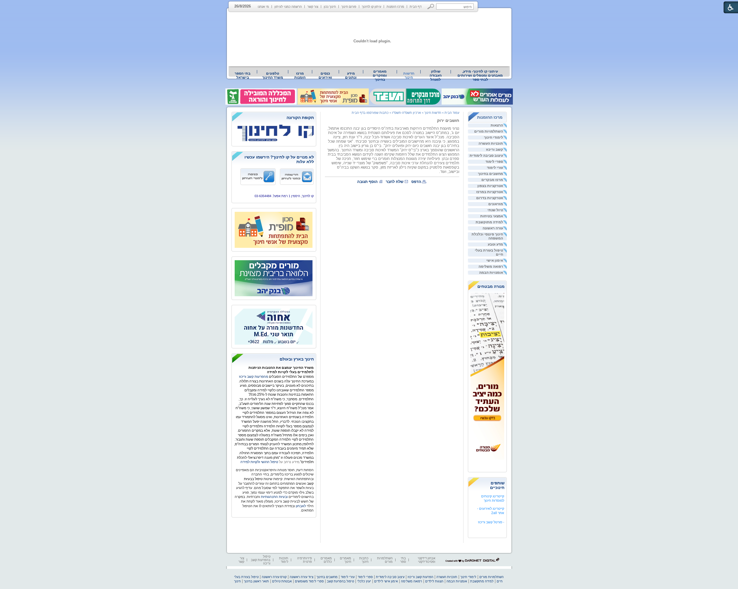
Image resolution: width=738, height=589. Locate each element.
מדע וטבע (495, 244)
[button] (431, 6)
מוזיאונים (495, 204)
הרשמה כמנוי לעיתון (288, 6)
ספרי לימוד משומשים (309, 581)
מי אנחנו (263, 6)
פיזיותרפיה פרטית (304, 559)
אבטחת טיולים (282, 581)
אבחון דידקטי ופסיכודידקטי (426, 559)
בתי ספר (403, 559)
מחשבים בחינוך (490, 174)
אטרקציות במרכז (489, 192)
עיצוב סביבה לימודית (486, 156)
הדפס (416, 182)
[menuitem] (480, 75)
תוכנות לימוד (283, 559)
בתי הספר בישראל (243, 75)
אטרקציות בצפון (490, 186)
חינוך (237, 581)
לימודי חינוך (493, 137)
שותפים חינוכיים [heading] (497, 485)
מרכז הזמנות (395, 6)
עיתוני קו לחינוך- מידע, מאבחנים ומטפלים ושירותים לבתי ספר (480, 75)
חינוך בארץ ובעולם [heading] (297, 359)
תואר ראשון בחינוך (256, 581)
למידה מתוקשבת (489, 222)
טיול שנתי (495, 210)
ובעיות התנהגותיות (274, 497)
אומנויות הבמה (491, 273)
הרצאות (497, 125)
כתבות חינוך (363, 559)
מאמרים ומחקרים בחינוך (380, 75)
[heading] (273, 118)
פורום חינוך (348, 6)
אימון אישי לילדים (386, 581)
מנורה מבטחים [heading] (490, 286)
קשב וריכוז (494, 150)
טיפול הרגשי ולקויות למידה (259, 462)
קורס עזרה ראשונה (274, 577)
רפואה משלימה (491, 267)
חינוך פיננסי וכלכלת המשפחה (487, 236)
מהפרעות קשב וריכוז (254, 377)
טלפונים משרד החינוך (272, 75)
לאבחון (301, 506)
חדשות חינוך (408, 75)
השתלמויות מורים (488, 131)
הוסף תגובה (367, 182)
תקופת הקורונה (300, 117)
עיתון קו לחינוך (371, 6)
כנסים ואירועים (325, 75)
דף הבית (415, 6)
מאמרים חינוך (345, 559)
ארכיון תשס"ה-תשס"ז (406, 112)
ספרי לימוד (494, 162)
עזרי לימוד (495, 168)
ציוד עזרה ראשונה (301, 577)
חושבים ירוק (448, 120)
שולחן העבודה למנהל (436, 75)
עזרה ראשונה (493, 228)
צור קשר (312, 6)
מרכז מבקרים (492, 180)
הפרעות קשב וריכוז (420, 577)
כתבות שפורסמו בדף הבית (370, 112)
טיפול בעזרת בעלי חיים (489, 252)
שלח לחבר (394, 182)
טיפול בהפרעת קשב (340, 581)
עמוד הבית (452, 112)
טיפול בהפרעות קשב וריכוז (260, 560)
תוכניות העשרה (491, 143)
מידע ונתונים (351, 75)
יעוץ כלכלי (364, 581)
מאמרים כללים (326, 559)
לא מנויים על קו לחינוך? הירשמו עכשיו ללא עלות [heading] (279, 159)
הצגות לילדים (434, 581)
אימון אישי (494, 260)
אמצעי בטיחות (491, 216)
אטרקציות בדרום (489, 198)
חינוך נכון (330, 6)
